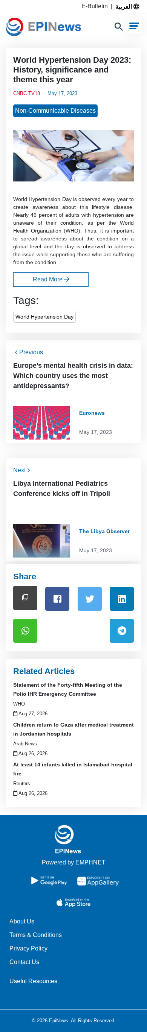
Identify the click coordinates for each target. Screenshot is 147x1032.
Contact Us (24, 962)
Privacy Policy (28, 948)
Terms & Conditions (35, 935)
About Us (21, 921)
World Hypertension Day (44, 317)
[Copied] (25, 598)
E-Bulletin (96, 6)
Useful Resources (33, 981)
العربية (124, 6)
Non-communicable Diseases (55, 110)
